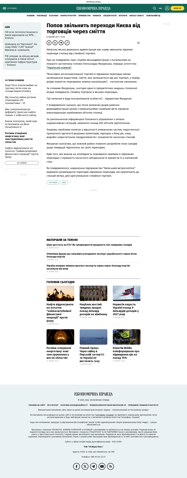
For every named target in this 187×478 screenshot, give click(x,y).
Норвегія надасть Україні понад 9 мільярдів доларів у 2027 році (126, 309)
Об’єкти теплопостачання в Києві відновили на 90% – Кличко (21, 35)
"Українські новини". (59, 67)
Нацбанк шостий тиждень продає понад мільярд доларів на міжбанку (93, 309)
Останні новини (14, 80)
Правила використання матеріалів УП (108, 405)
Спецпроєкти (109, 15)
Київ (64, 183)
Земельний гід (153, 15)
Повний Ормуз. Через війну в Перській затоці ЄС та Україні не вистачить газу (92, 354)
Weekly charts (137, 15)
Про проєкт (52, 405)
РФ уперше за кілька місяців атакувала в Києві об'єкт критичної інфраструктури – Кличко (22, 61)
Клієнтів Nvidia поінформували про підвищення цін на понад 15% (126, 352)
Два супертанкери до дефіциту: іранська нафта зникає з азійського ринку (20, 112)
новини (30, 15)
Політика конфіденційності (74, 405)
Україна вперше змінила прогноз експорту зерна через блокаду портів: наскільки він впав (88, 267)
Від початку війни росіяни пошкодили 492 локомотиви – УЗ (20, 100)
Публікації (42, 15)
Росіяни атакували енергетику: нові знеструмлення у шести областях (59, 352)
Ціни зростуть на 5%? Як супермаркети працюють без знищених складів (89, 244)
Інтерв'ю (123, 15)
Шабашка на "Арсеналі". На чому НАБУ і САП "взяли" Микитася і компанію (21, 47)
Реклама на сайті (37, 405)
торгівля (53, 183)
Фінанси (97, 15)
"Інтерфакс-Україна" (104, 415)
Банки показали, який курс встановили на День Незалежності (21, 124)
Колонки (53, 15)
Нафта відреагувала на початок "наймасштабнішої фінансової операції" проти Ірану (60, 312)
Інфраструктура (68, 15)
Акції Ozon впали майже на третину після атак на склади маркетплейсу (21, 88)
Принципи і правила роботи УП (143, 405)
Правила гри (84, 15)
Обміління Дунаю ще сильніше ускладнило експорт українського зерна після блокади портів (92, 255)
